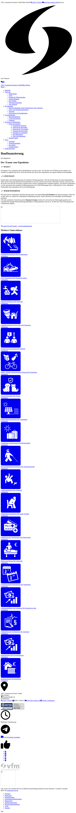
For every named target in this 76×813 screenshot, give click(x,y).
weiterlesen (4, 256)
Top (2, 811)
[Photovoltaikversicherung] (11, 418)
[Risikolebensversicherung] (11, 512)
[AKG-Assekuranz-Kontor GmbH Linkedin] (5, 759)
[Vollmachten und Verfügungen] (11, 630)
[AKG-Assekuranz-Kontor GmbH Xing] (5, 755)
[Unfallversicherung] (11, 488)
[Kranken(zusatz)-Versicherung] (11, 535)
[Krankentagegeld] (11, 583)
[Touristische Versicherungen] (11, 441)
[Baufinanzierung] (11, 677)
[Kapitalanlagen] (11, 653)
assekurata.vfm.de (12, 790)
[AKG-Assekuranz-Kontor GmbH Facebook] (5, 751)
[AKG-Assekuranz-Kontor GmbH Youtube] (5, 757)
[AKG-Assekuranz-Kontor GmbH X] (5, 753)
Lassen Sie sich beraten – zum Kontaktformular (17, 226)
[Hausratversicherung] (11, 300)
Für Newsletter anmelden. (12, 737)
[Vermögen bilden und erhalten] (11, 606)
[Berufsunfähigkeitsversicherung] (11, 465)
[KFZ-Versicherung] (11, 276)
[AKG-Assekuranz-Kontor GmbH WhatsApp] (5, 760)
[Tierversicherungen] (11, 394)
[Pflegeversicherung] (11, 559)
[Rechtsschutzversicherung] (11, 347)
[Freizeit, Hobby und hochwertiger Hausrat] (11, 370)
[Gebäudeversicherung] (11, 323)
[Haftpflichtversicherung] (11, 253)
